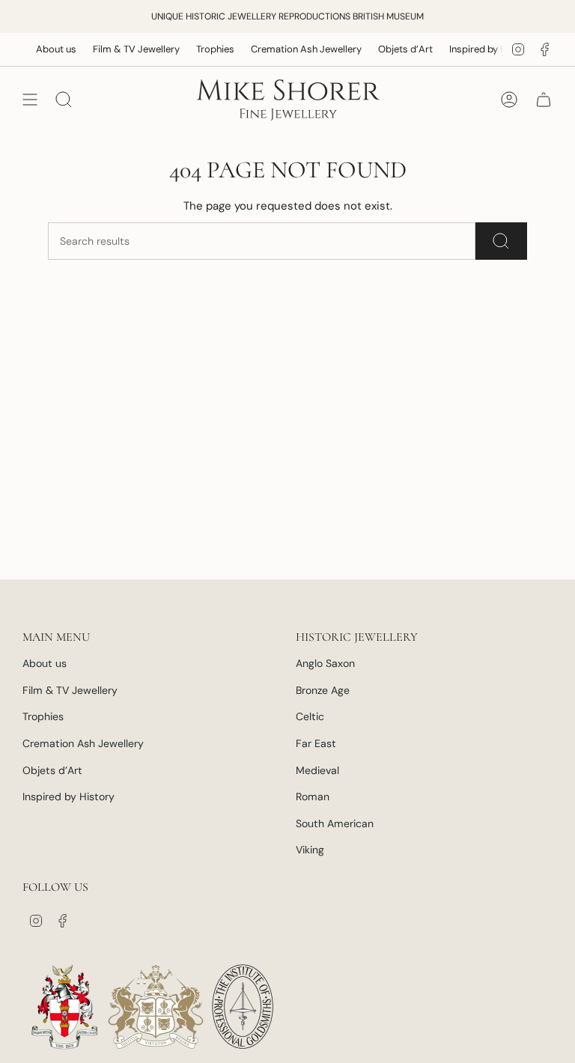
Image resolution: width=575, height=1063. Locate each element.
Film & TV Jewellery (125, 49)
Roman (312, 796)
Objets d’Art (395, 49)
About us (45, 49)
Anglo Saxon (325, 663)
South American (335, 823)
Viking (310, 849)
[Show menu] (30, 99)
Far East (316, 743)
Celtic (310, 716)
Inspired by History (481, 49)
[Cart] (543, 99)
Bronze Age (323, 690)
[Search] (501, 241)
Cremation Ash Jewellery (295, 49)
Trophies (205, 49)
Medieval (317, 770)
